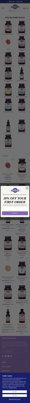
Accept (15, 391)
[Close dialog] (27, 188)
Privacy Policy (13, 387)
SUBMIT (15, 213)
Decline (15, 395)
